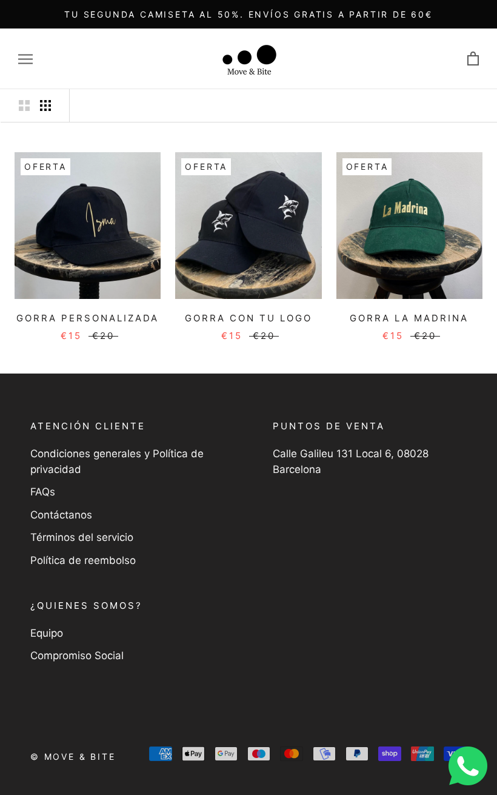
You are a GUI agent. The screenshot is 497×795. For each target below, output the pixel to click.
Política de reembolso (83, 560)
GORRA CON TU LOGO (248, 318)
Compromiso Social (77, 655)
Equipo (46, 633)
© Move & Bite (72, 756)
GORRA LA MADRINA (409, 318)
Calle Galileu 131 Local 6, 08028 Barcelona (351, 461)
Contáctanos (61, 515)
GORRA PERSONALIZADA (87, 318)
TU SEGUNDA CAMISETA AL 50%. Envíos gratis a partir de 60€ (248, 14)
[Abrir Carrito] (473, 59)
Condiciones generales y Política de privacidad (117, 461)
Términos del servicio (81, 537)
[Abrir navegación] (25, 58)
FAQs (42, 492)
